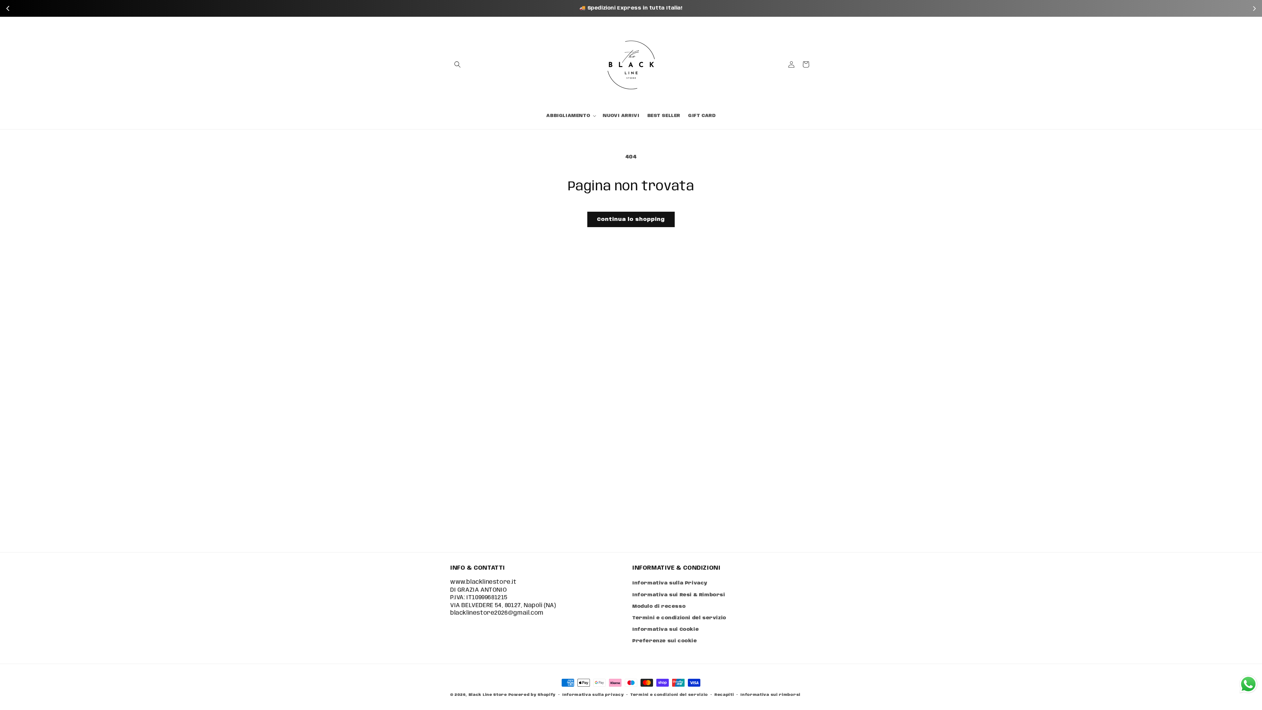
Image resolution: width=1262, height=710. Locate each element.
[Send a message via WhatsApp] (1248, 684)
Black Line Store (488, 695)
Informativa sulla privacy (593, 695)
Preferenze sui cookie (664, 641)
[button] (457, 64)
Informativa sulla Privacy (670, 583)
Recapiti (724, 695)
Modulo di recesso (659, 606)
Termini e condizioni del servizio (679, 618)
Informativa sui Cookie (665, 629)
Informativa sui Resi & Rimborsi (678, 595)
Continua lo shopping (631, 219)
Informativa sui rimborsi (770, 695)
